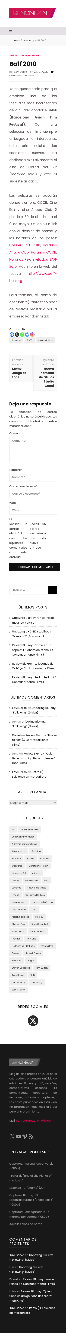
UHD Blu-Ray (19, 982)
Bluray (30, 858)
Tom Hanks (18, 975)
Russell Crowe (33, 953)
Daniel (16, 735)
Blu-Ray (16, 858)
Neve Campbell (40, 924)
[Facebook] (12, 334)
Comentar (16, 433)
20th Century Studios (23, 836)
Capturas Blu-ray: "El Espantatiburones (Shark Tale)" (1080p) (31, 1200)
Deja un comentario (21, 75)
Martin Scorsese (20, 916)
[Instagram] (32, 334)
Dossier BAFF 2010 (24, 245)
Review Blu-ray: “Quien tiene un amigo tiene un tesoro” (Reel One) (33, 758)
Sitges (31, 960)
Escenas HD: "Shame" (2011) (28, 1188)
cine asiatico (45, 340)
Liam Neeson (19, 909)
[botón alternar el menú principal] (11, 31)
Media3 (39, 916)
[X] (17, 334)
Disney (15, 880)
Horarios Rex (19, 259)
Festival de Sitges (36, 887)
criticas (36, 873)
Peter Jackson (37, 931)
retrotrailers (47, 945)
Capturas (17, 865)
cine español (19, 873)
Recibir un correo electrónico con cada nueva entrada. (38, 536)
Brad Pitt (44, 858)
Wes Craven (18, 989)
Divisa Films (31, 880)
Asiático (15, 55)
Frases (15, 894)
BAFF (24, 55)
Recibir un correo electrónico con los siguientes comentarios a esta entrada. (18, 540)
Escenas (16, 887)
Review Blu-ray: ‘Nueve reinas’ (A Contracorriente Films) (34, 740)
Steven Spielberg (21, 967)
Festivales (34, 55)
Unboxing (37, 982)
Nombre (15, 470)
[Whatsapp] (22, 334)
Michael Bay (18, 924)
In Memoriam (19, 902)
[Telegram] (27, 334)
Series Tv (16, 960)
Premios (16, 938)
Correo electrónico (23, 486)
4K (13, 829)
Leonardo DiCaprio (43, 902)
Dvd (46, 880)
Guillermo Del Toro (35, 894)
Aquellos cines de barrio (25, 1224)
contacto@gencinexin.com (35, 1121)
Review (15, 953)
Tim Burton (42, 967)
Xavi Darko (20, 72)
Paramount (18, 931)
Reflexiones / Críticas (23, 945)
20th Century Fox (30, 829)
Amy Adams (19, 851)
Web (12, 503)
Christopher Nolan (38, 865)
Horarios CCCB (43, 252)
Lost (34, 909)
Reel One (31, 938)
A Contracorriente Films (24, 843)
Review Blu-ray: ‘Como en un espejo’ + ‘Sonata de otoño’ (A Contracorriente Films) (32, 650)
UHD (32, 975)
